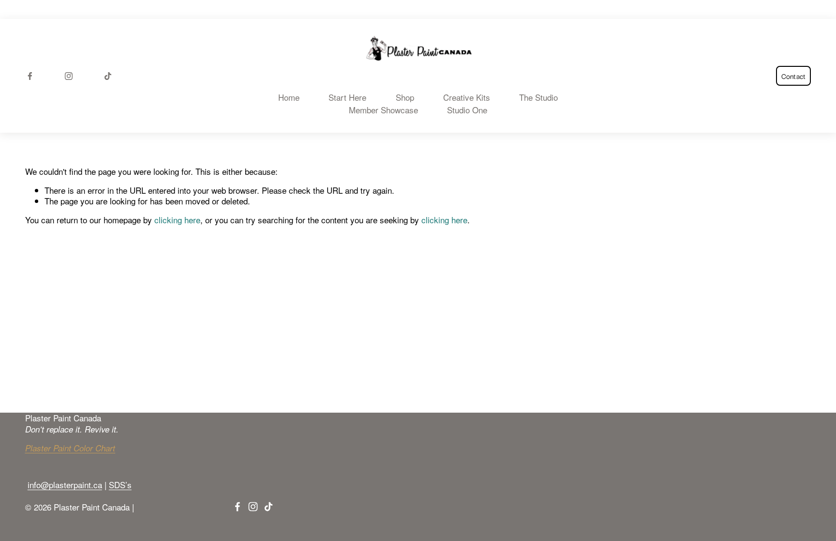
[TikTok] (108, 76)
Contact (793, 76)
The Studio (538, 98)
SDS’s (120, 484)
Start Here (347, 98)
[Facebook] (30, 76)
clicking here (177, 220)
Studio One (467, 110)
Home (288, 98)
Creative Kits (466, 98)
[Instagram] (69, 76)
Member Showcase (383, 110)
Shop (405, 98)
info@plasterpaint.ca (65, 484)
